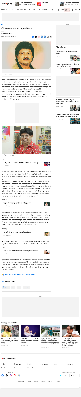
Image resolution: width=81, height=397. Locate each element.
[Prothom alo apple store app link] (74, 376)
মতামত (26, 10)
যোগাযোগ (50, 382)
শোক (19, 287)
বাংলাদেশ (8, 10)
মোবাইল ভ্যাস (30, 367)
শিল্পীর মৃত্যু (5, 287)
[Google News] (19, 375)
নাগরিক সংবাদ (4, 364)
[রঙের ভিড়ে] (39, 4)
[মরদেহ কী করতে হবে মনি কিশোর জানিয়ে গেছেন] (47, 204)
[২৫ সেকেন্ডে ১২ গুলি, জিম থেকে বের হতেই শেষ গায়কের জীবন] (10, 331)
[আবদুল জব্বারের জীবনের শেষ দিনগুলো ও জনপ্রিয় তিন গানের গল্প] (75, 71)
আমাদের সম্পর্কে (21, 382)
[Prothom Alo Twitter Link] (7, 375)
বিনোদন (34, 10)
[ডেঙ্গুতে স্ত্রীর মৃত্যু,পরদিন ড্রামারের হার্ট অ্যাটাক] (75, 58)
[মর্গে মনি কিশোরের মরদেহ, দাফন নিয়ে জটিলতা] (47, 234)
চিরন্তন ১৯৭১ (70, 364)
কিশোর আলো (17, 364)
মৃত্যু (13, 287)
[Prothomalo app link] (63, 376)
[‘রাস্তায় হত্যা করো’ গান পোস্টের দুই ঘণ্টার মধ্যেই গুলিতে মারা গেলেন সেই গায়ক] (75, 121)
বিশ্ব (18, 10)
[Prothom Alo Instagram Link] (11, 375)
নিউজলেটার (57, 382)
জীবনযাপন (44, 10)
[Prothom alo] (6, 4)
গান (2, 25)
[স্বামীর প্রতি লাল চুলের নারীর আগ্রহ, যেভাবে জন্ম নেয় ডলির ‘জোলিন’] (30, 331)
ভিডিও (49, 10)
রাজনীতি (14, 10)
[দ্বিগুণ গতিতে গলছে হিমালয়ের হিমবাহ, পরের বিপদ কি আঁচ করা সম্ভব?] (62, 4)
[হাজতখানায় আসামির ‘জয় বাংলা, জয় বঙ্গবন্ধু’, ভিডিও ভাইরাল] (17, 4)
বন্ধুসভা (55, 364)
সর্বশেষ (3, 10)
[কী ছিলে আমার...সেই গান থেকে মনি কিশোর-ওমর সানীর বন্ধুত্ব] (47, 164)
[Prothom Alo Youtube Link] (16, 375)
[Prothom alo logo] (8, 359)
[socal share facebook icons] (33, 37)
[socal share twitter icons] (36, 37)
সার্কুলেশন (36, 382)
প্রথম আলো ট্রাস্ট (44, 364)
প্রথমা (15, 367)
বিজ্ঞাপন (29, 382)
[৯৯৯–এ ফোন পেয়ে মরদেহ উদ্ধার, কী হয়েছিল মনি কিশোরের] (47, 252)
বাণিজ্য (21, 10)
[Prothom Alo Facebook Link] (3, 375)
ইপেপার (3, 367)
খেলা (30, 10)
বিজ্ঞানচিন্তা (30, 364)
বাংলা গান (26, 287)
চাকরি (39, 10)
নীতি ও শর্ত (43, 382)
